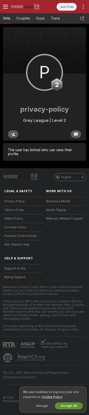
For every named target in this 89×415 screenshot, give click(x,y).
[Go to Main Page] (27, 6)
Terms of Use (14, 210)
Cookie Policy (52, 397)
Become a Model (58, 201)
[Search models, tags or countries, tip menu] (82, 18)
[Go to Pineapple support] (8, 357)
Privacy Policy (14, 201)
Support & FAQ (14, 268)
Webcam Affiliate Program (64, 218)
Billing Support (14, 277)
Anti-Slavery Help (16, 244)
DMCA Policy (13, 218)
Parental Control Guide (20, 236)
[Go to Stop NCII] (31, 358)
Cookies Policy (15, 227)
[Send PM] (76, 134)
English (66, 177)
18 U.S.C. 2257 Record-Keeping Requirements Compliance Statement (35, 375)
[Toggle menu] (5, 6)
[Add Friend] (13, 134)
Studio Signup (56, 210)
